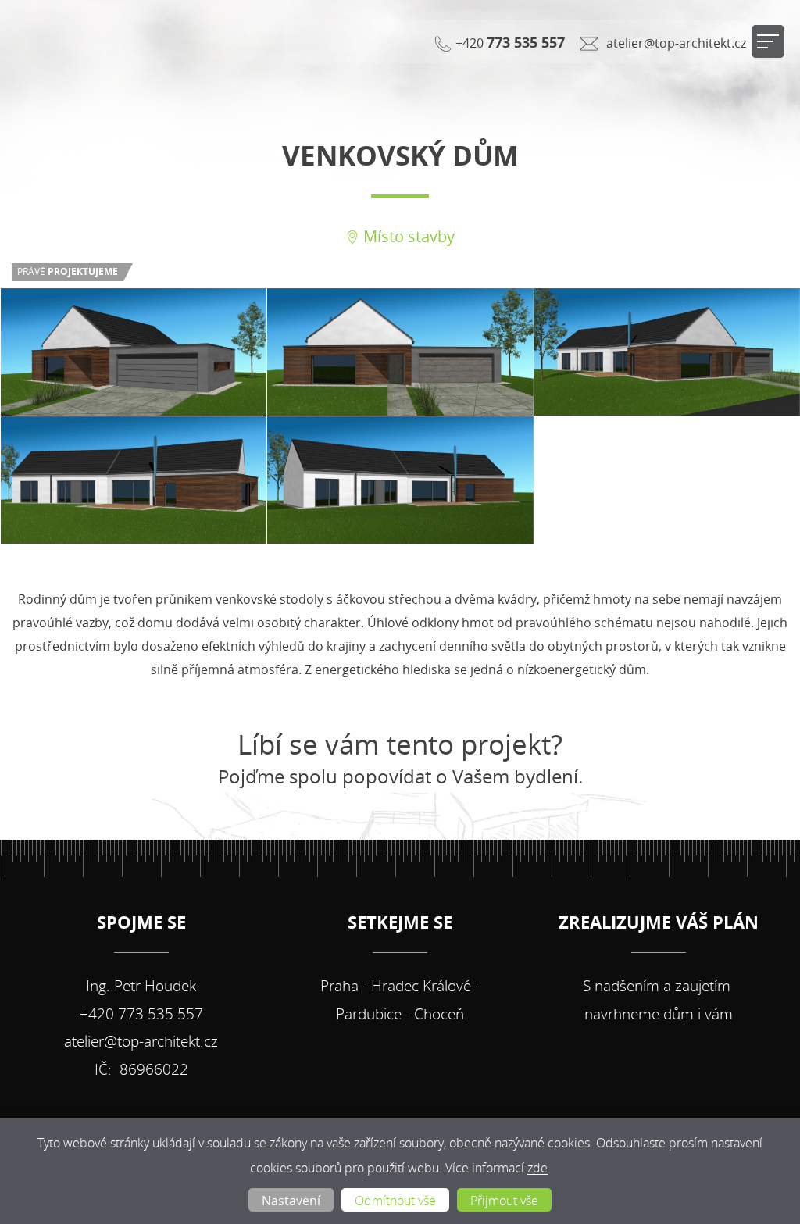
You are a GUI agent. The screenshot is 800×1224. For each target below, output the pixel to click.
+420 (508, 42)
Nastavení (291, 1200)
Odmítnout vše (395, 1200)
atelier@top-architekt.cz (674, 43)
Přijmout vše (504, 1200)
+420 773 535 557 (141, 1014)
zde (537, 1168)
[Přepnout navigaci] (768, 41)
